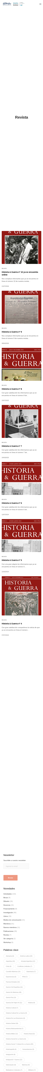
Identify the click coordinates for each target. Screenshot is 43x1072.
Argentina (10, 961)
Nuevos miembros (10, 927)
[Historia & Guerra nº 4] (21, 595)
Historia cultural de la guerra (16, 1013)
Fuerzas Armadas (13, 982)
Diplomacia (31, 971)
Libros (5, 916)
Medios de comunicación (12, 920)
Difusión (6, 901)
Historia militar (12, 1034)
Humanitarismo (28, 1049)
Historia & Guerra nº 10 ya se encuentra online (20, 273)
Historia (31, 1002)
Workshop (7, 942)
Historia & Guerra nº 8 (12, 389)
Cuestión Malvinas (13, 971)
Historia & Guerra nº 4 (12, 623)
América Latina (26, 956)
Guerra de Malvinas (13, 992)
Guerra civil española (14, 987)
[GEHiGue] (14, 4)
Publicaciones (8, 931)
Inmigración (10, 1054)
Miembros (7, 924)
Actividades (7, 894)
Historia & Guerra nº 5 (12, 560)
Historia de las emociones (15, 1018)
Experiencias (11, 977)
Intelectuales (11, 1065)
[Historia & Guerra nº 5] (21, 535)
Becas (5, 897)
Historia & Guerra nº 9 (12, 332)
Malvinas (26, 1065)
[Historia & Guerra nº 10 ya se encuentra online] (21, 247)
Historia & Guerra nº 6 (12, 503)
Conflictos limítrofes (24, 966)
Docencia (6, 905)
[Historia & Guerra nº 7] (21, 421)
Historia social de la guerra (16, 1039)
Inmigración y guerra (14, 1059)
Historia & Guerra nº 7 (12, 446)
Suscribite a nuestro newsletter (14, 860)
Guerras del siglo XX (14, 1002)
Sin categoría (8, 938)
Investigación (8, 912)
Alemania (10, 956)
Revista (4, 268)
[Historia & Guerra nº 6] (21, 478)
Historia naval (29, 1034)
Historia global (12, 1023)
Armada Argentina (28, 961)
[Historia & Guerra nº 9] (21, 307)
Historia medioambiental (14, 1028)
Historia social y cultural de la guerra (19, 1044)
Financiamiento (9, 909)
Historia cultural (12, 1008)
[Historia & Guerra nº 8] (21, 364)
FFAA (25, 977)
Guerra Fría (11, 997)
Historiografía (11, 1049)
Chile (8, 966)
